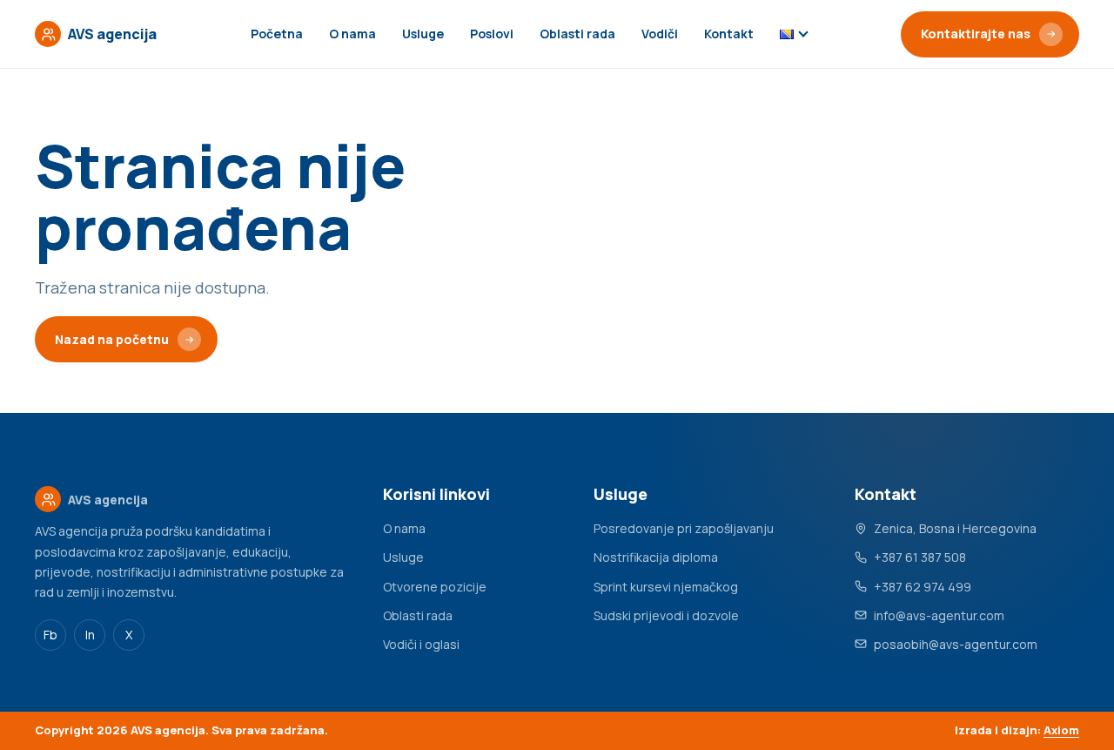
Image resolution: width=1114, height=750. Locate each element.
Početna (277, 33)
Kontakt (729, 33)
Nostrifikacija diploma (656, 557)
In (90, 634)
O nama (352, 33)
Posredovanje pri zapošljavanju (684, 528)
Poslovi (491, 33)
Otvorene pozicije (435, 586)
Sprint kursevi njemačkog (666, 586)
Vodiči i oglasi (421, 644)
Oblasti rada (577, 33)
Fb (50, 634)
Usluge (423, 33)
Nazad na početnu (112, 339)
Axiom (1061, 730)
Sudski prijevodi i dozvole (666, 615)
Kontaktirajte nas (975, 33)
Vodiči (659, 33)
